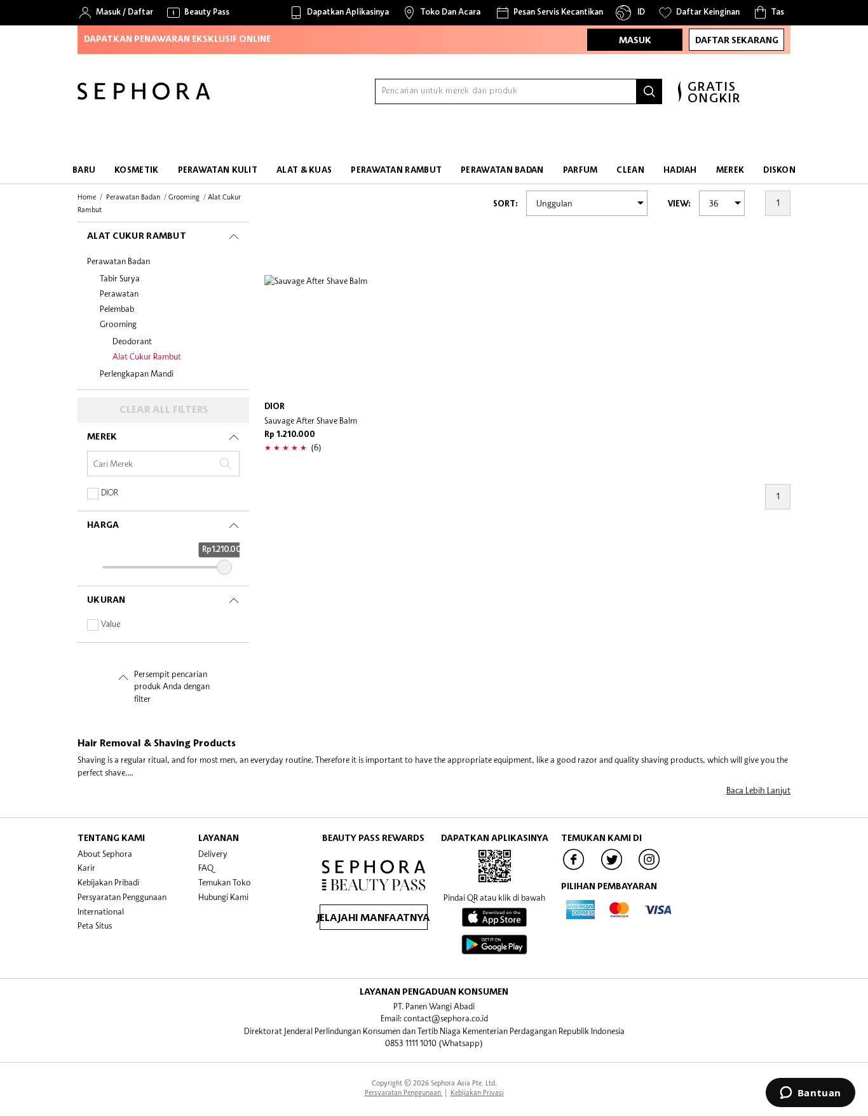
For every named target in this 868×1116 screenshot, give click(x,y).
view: (679, 204)
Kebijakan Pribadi (108, 882)
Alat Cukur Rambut (146, 356)
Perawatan (119, 293)
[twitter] (612, 869)
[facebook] (574, 869)
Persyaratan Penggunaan (122, 897)
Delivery (212, 854)
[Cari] (649, 91)
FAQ (206, 868)
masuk (635, 40)
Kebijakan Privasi (477, 1092)
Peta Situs (95, 925)
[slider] (224, 567)
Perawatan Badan (118, 261)
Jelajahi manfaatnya (374, 918)
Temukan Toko (224, 882)
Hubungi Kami (223, 897)
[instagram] (649, 869)
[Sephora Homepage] (144, 96)
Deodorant (132, 341)
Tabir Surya (120, 278)
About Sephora (105, 854)
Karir (86, 868)
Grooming (118, 324)
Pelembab (117, 309)
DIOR (109, 493)
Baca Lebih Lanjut (758, 790)
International (101, 911)
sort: (505, 204)
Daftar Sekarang (736, 40)
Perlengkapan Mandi (136, 373)
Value (111, 625)
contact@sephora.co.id (445, 1018)
